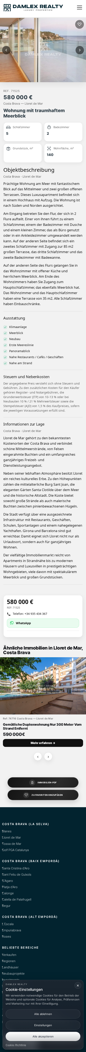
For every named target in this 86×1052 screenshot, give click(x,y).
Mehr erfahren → (43, 743)
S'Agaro (7, 881)
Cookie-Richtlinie (16, 1045)
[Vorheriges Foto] (6, 50)
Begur (6, 906)
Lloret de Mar (11, 837)
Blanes (6, 831)
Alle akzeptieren (43, 1036)
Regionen (8, 961)
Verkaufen (9, 955)
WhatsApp (23, 623)
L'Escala (8, 924)
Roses (6, 936)
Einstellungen (43, 1025)
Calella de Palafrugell (16, 899)
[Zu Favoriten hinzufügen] (79, 24)
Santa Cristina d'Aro (15, 868)
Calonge (8, 893)
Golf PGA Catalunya (15, 850)
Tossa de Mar (11, 844)
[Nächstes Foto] (80, 50)
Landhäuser (10, 967)
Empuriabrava (11, 930)
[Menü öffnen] (79, 7)
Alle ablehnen (43, 1014)
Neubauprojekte (13, 973)
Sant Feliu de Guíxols (16, 874)
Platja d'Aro (10, 887)
